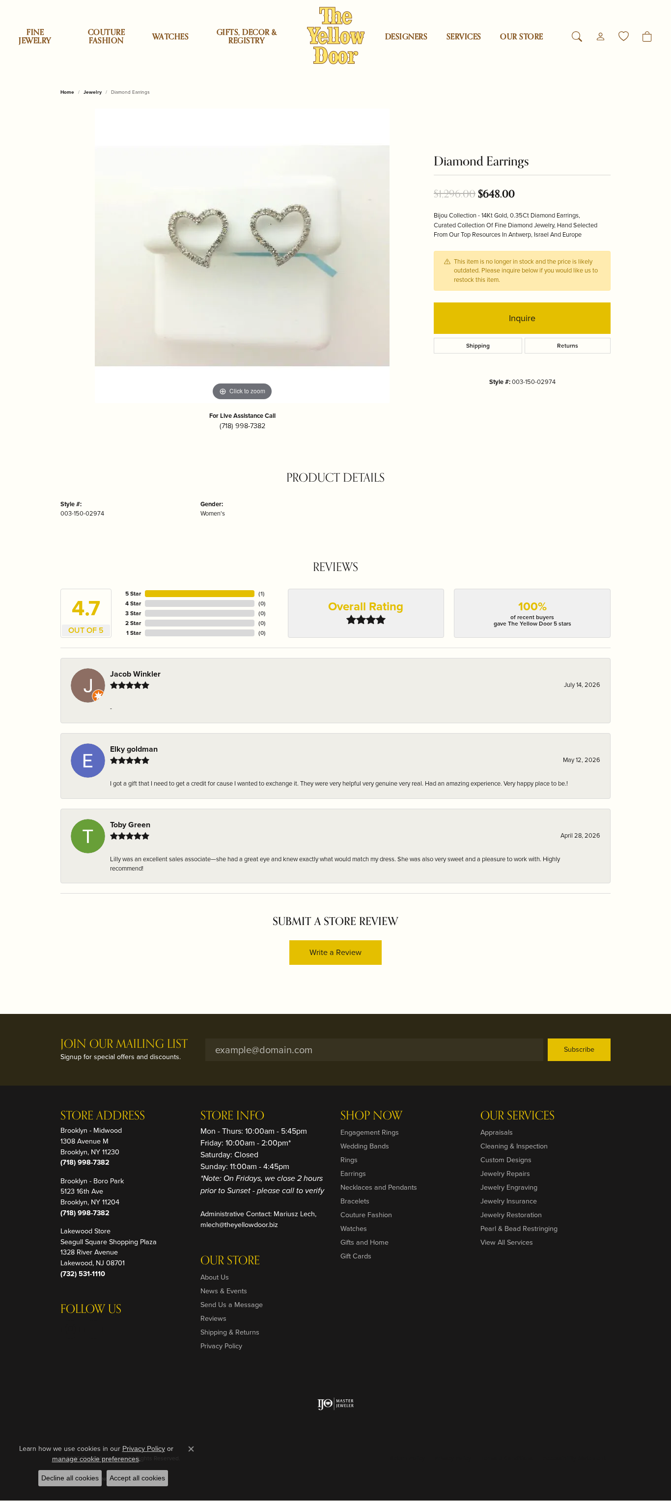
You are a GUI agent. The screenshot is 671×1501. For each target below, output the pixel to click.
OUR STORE (521, 36)
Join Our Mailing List (124, 1044)
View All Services (506, 1242)
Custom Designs (505, 1159)
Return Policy (407, 1458)
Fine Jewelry (35, 36)
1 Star (133, 632)
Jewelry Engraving (508, 1187)
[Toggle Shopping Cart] (647, 37)
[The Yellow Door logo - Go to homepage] (335, 35)
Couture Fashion (106, 36)
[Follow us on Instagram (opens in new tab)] (70, 1329)
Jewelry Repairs (505, 1173)
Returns (567, 345)
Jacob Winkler (135, 674)
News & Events (223, 1290)
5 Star (133, 593)
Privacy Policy (221, 1345)
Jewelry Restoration (511, 1214)
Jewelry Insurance (508, 1201)
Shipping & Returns (229, 1332)
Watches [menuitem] (353, 1228)
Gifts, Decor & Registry (247, 36)
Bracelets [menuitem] (354, 1201)
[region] (242, 256)
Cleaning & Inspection (514, 1146)
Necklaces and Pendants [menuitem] (378, 1187)
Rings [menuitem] (349, 1159)
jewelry (93, 92)
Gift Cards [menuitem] (355, 1256)
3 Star (133, 613)
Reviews (213, 1318)
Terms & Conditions (507, 1458)
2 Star (133, 623)
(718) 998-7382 (242, 425)
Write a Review (335, 952)
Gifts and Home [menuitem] (364, 1242)
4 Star (133, 603)
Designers (406, 36)
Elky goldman (134, 749)
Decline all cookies (70, 1478)
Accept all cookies (137, 1478)
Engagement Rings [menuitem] (369, 1132)
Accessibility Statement (574, 1458)
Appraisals (496, 1132)
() (261, 593)
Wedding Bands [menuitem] (364, 1146)
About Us (214, 1277)
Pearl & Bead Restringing (519, 1228)
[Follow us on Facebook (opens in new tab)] (94, 1329)
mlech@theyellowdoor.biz (239, 1224)
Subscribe (579, 1049)
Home (67, 92)
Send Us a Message (231, 1304)
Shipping (478, 345)
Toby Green (130, 824)
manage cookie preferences (95, 1459)
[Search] (577, 37)
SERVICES (464, 36)
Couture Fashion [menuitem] (366, 1214)
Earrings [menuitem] (353, 1173)
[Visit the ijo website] (335, 1404)
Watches (170, 36)
